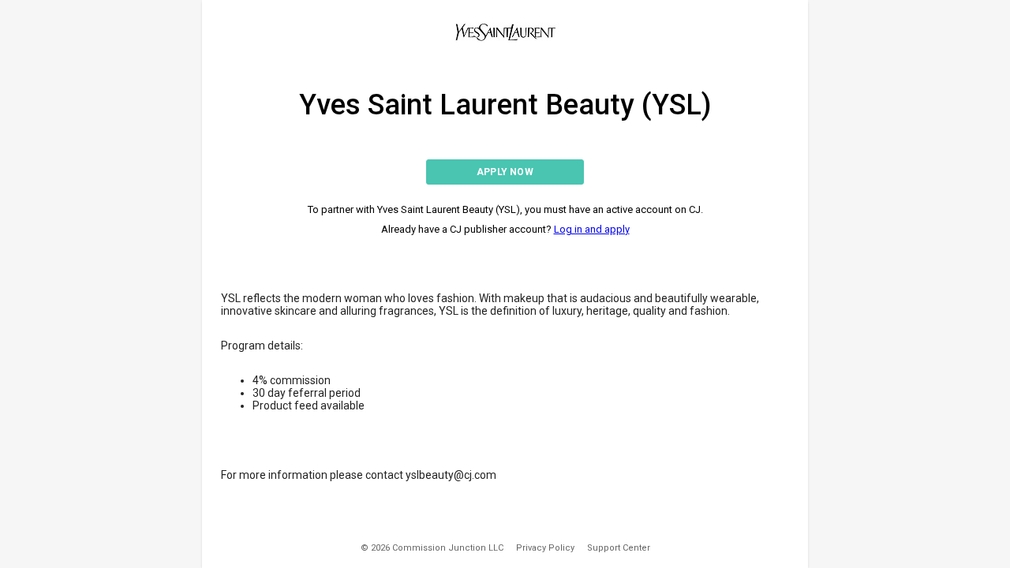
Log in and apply (592, 229)
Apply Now (505, 172)
